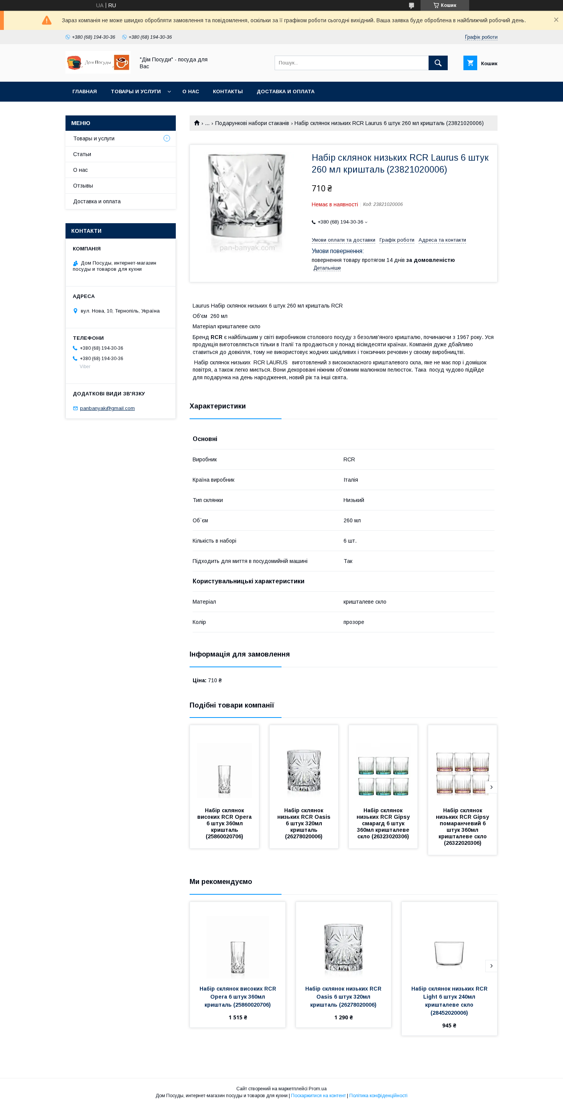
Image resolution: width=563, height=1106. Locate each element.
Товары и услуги (136, 91)
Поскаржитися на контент (318, 1095)
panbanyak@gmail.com (107, 408)
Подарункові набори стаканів (252, 123)
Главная (84, 91)
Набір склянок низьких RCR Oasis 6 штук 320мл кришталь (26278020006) (304, 823)
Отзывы (83, 186)
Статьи (82, 154)
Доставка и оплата (285, 91)
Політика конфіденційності (378, 1095)
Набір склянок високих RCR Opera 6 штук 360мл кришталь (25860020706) (225, 823)
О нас (190, 91)
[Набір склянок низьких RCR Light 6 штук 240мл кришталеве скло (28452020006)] (449, 940)
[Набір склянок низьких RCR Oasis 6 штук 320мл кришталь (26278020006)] (304, 763)
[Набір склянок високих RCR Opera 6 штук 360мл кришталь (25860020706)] (224, 763)
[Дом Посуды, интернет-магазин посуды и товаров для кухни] (98, 72)
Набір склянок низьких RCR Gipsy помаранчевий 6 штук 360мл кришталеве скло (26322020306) (463, 826)
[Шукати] (438, 63)
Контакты (228, 91)
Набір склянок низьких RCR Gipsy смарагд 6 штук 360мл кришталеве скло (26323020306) (384, 823)
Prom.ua (318, 1088)
